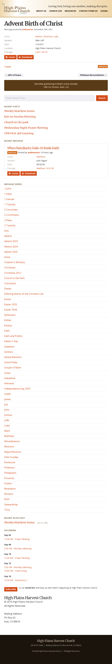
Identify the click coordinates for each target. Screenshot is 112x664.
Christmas (47, 36)
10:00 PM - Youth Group (15, 570)
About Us (41, 11)
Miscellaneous (12, 441)
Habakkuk (9, 378)
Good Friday (10, 362)
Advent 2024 (11, 246)
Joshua (8, 415)
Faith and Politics (13, 336)
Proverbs (9, 478)
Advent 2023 (11, 241)
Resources (70, 11)
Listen (11, 57)
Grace (7, 373)
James (7, 399)
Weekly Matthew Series (19, 111)
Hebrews (9, 383)
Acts (6, 230)
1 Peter (8, 194)
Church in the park (16, 122)
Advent (38, 36)
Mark (7, 430)
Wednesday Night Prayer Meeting (26, 127)
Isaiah (7, 393)
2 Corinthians (11, 214)
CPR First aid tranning (19, 133)
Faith (7, 330)
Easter (7, 299)
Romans (8, 493)
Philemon (9, 467)
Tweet (7, 66)
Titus (7, 509)
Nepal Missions (12, 451)
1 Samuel (9, 199)
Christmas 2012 (12, 272)
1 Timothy (9, 204)
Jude (6, 420)
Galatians (9, 346)
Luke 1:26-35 (41, 52)
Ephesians (9, 315)
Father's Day (11, 341)
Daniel (7, 288)
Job (6, 404)
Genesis (8, 351)
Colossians (10, 283)
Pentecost (9, 462)
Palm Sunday (11, 457)
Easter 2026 (10, 309)
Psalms (8, 483)
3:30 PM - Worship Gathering (17, 548)
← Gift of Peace (13, 75)
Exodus (8, 325)
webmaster (27, 29)
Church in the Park (14, 278)
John (6, 409)
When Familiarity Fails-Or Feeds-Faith (33, 148)
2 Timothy (9, 225)
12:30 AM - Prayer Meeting (16, 539)
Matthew (40, 156)
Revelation (10, 488)
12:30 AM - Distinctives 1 (16, 580)
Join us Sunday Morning (20, 116)
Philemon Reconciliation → (93, 75)
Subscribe (11, 589)
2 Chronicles (11, 209)
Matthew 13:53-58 (45, 168)
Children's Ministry (14, 262)
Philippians (10, 472)
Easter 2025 (10, 304)
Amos (7, 257)
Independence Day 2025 (17, 388)
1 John (7, 188)
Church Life (55, 11)
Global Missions (13, 357)
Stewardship (11, 504)
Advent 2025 (11, 251)
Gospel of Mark (12, 367)
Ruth (6, 499)
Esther (7, 320)
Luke (56, 36)
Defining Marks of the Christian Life (23, 293)
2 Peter (8, 220)
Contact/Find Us (88, 11)
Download (26, 57)
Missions (9, 446)
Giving (104, 11)
